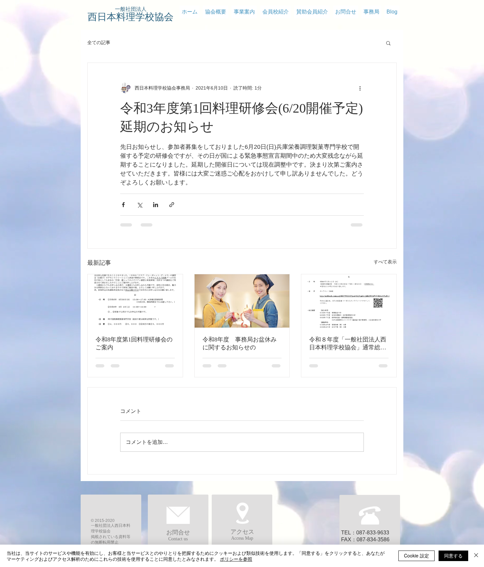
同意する (453, 555)
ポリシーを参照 (236, 558)
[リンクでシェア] (172, 205)
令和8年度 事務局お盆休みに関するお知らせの (239, 343)
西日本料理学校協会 (131, 17)
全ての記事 (98, 42)
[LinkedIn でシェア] (155, 205)
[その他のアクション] (360, 88)
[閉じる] (476, 556)
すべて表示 (385, 261)
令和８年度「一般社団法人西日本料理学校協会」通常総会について (347, 343)
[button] (388, 42)
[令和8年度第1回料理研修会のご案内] (135, 301)
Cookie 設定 (416, 555)
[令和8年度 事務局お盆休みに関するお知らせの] (242, 301)
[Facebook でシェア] (123, 205)
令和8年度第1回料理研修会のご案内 (134, 343)
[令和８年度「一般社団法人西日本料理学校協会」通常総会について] (348, 301)
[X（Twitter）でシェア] (139, 205)
